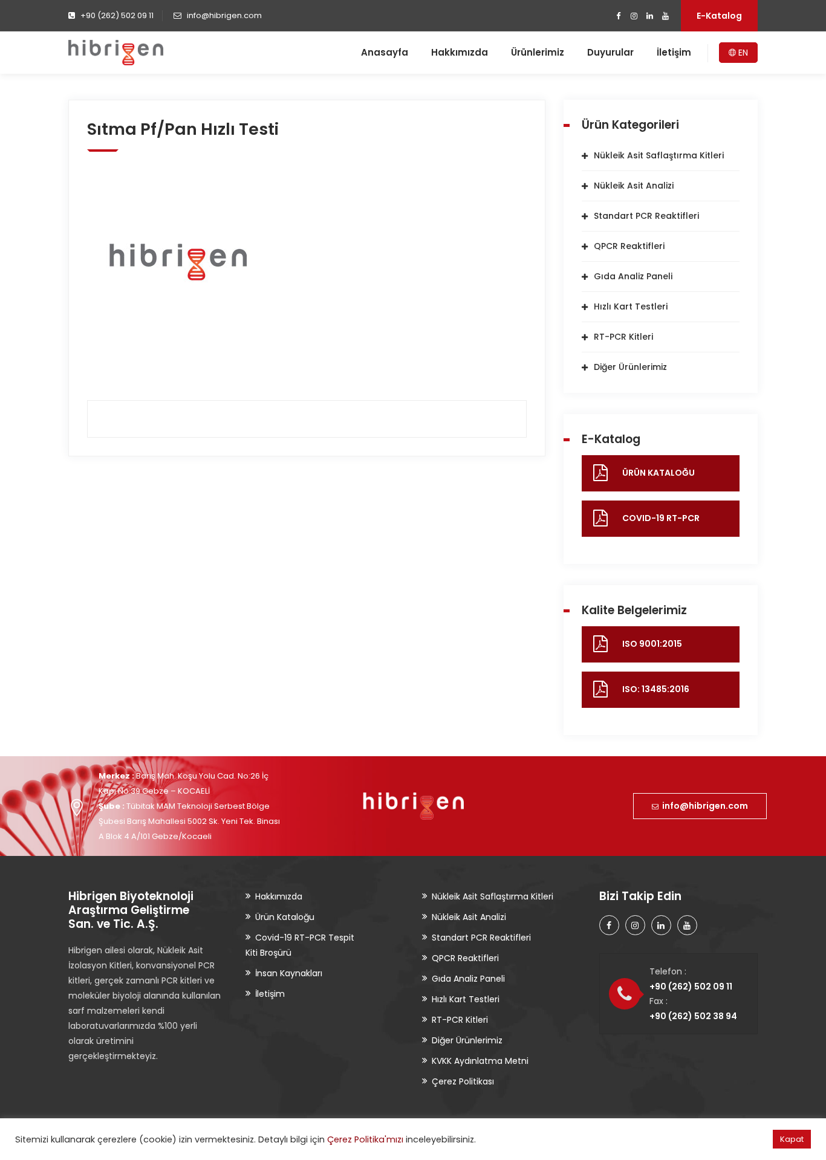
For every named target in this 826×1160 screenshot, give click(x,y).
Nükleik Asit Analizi (634, 186)
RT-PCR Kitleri (623, 337)
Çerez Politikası (463, 1081)
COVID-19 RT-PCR (661, 518)
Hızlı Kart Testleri (631, 306)
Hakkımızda (459, 52)
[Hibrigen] (115, 52)
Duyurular (610, 52)
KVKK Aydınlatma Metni (480, 1061)
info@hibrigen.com (703, 806)
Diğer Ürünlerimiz (630, 367)
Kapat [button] (792, 1139)
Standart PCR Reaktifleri (646, 216)
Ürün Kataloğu (284, 917)
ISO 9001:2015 (652, 644)
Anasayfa (384, 52)
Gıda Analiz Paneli (633, 276)
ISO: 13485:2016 (655, 689)
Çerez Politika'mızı (365, 1139)
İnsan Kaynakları (288, 973)
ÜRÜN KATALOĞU (658, 473)
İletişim (674, 52)
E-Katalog (719, 16)
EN (742, 53)
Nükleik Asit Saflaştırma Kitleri (659, 155)
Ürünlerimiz (537, 52)
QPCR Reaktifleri (629, 246)
